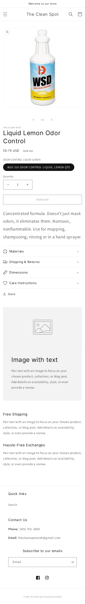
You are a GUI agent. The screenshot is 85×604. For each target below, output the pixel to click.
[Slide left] (33, 119)
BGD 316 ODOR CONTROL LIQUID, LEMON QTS (38, 167)
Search (12, 505)
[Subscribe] (72, 562)
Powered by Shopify (53, 597)
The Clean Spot (37, 597)
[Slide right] (51, 119)
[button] (5, 14)
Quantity (8, 176)
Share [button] (11, 294)
